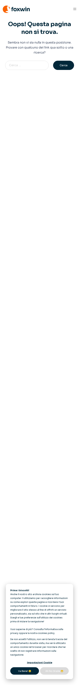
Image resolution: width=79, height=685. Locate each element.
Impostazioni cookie (39, 662)
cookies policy (46, 633)
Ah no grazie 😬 (54, 671)
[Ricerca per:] (28, 65)
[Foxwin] (16, 9)
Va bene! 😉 (24, 671)
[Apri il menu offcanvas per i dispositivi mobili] (74, 9)
